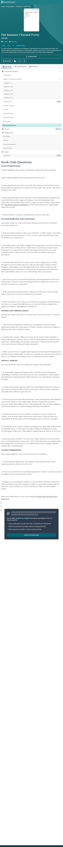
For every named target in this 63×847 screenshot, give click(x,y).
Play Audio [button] (8, 61)
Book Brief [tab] (34, 66)
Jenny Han (4, 38)
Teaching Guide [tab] (21, 66)
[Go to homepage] (8, 2)
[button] (15, 61)
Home (3, 6)
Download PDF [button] (32, 56)
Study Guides (10, 6)
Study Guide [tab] (7, 66)
